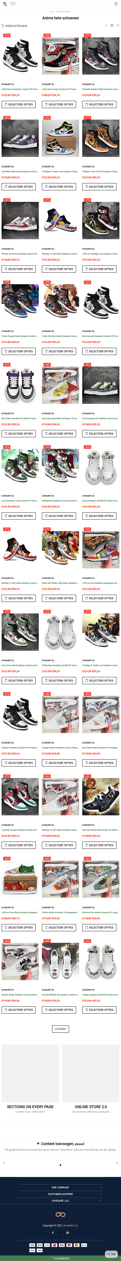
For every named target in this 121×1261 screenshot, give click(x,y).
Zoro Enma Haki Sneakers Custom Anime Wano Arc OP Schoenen (20, 665)
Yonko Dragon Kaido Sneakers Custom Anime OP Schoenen (20, 336)
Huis (51, 11)
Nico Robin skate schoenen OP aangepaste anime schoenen (100, 747)
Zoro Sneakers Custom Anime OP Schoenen (20, 501)
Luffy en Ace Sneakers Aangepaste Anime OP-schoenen (100, 583)
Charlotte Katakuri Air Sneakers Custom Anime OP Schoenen (20, 171)
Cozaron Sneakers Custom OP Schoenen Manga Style (20, 747)
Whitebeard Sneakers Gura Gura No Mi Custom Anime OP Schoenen (60, 501)
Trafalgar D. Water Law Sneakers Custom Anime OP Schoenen (100, 665)
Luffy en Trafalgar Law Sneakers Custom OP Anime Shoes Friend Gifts (100, 254)
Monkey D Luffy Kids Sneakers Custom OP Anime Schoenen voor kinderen (60, 254)
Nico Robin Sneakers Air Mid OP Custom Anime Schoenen (20, 418)
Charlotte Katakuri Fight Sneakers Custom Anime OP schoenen (100, 89)
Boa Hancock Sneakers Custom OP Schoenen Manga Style (100, 336)
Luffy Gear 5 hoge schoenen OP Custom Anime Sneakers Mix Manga (60, 89)
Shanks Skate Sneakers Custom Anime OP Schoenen (20, 995)
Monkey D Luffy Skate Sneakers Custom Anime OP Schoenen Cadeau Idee (60, 830)
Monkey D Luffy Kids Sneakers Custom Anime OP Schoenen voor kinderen (20, 583)
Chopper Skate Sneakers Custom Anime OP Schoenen (60, 747)
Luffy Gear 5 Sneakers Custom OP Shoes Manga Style (20, 89)
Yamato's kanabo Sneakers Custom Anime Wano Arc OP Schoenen (20, 830)
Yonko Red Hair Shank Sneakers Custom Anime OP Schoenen (60, 336)
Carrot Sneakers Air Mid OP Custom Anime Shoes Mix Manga (100, 501)
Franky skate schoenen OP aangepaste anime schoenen (60, 912)
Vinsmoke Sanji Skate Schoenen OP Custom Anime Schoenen (60, 418)
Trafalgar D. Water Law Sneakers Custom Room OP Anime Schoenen (60, 171)
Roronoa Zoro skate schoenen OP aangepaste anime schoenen (100, 912)
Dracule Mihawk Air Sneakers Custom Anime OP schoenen (60, 995)
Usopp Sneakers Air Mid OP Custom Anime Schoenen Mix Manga (100, 995)
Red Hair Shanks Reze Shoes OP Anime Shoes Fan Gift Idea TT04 (100, 830)
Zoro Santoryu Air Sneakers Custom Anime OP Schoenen (100, 418)
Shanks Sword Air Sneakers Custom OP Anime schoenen (20, 254)
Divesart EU (8, 84)
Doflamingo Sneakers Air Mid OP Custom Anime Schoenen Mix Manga (60, 665)
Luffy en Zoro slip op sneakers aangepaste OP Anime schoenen (20, 912)
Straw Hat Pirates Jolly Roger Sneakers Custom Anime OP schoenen (60, 583)
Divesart (12, 4)
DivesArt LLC (70, 1225)
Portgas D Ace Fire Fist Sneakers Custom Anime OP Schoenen (100, 171)
